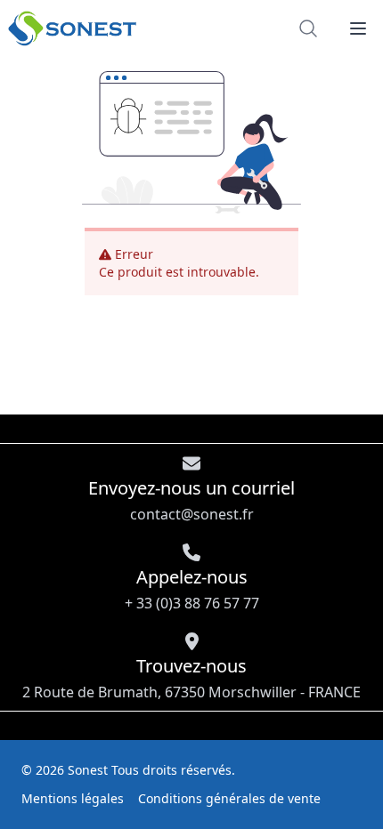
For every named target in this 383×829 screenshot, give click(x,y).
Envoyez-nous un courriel (191, 500)
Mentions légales (72, 798)
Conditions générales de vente (229, 798)
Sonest (88, 769)
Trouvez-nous (191, 678)
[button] (358, 28)
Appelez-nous (192, 589)
